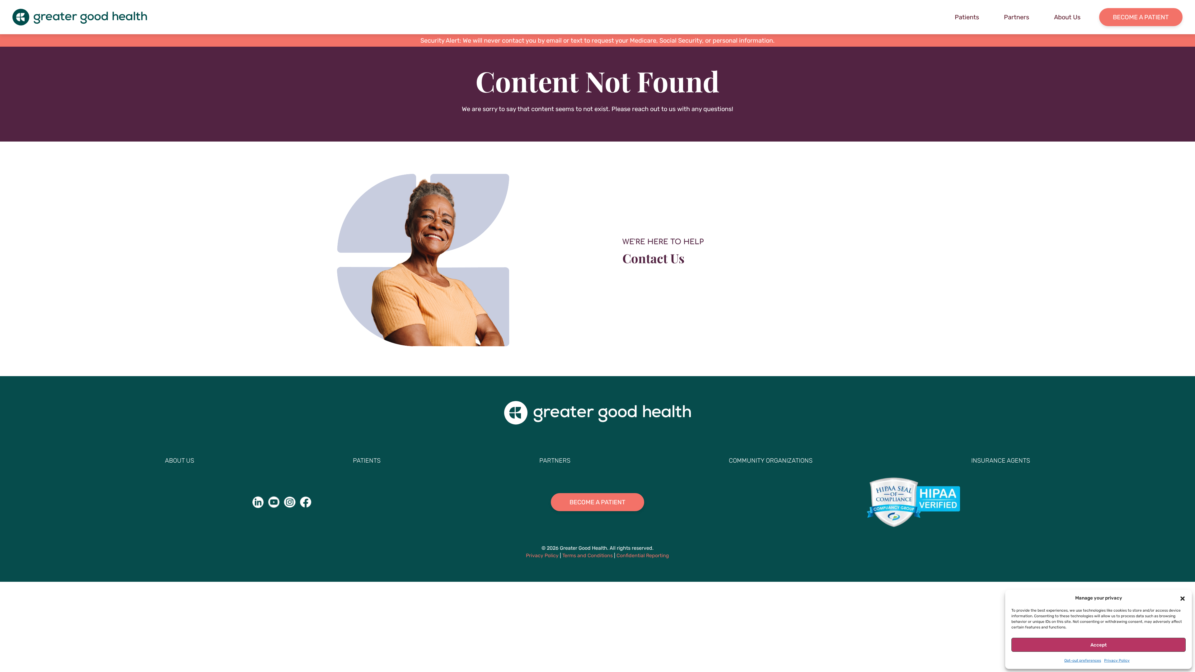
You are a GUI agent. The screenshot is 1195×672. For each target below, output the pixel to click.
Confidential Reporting (642, 555)
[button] (1182, 598)
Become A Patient (597, 502)
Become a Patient (1141, 17)
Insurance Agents (1000, 460)
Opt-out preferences (1082, 660)
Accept (1098, 645)
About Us (1067, 17)
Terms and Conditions (587, 555)
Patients (967, 17)
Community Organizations (771, 460)
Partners (1016, 17)
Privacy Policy (1117, 660)
